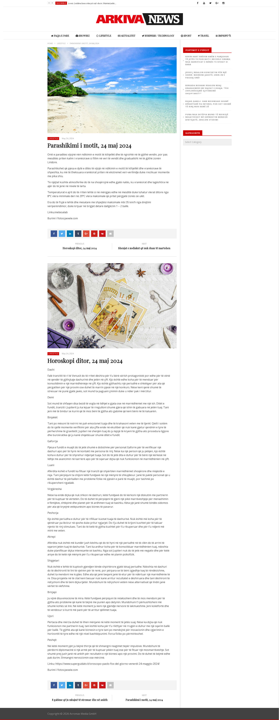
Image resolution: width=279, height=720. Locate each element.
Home (50, 43)
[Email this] (110, 233)
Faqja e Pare (61, 35)
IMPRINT (223, 35)
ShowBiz (61, 3)
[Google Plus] (217, 3)
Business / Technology (159, 35)
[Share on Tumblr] (78, 233)
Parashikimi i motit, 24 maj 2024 (144, 698)
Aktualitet (127, 35)
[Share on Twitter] (62, 233)
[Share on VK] (102, 233)
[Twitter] (210, 3)
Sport (187, 35)
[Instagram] (223, 3)
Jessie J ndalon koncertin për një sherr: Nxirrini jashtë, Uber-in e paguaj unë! (92, 3)
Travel (204, 35)
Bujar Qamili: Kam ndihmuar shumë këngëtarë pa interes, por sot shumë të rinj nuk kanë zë (208, 104)
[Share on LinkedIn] (70, 233)
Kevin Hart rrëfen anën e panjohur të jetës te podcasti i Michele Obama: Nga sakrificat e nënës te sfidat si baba (208, 60)
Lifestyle (104, 35)
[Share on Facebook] (54, 233)
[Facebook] (197, 3)
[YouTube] (204, 3)
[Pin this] (94, 233)
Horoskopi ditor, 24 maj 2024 (80, 246)
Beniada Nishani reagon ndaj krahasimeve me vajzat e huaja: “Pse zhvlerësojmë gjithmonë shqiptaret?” (207, 89)
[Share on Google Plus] (86, 233)
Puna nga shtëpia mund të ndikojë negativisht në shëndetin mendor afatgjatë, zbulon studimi (206, 117)
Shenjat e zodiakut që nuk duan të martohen (144, 246)
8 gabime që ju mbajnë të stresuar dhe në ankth (80, 698)
